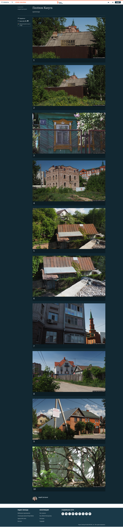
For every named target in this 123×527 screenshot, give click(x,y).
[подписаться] (89, 514)
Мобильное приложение (24, 513)
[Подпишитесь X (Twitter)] (69, 514)
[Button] (21, 18)
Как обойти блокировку (46, 516)
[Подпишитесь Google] (63, 514)
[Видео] (108, 2)
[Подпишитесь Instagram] (79, 514)
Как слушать (43, 513)
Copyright (42, 521)
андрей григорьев (22, 9)
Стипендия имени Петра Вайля (26, 516)
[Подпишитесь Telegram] (76, 514)
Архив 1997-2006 (22, 518)
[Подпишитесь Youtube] (73, 514)
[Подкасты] (86, 514)
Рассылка (42, 518)
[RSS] (83, 514)
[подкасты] (113, 2)
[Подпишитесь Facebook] (66, 514)
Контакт (20, 521)
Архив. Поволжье (20, 2)
